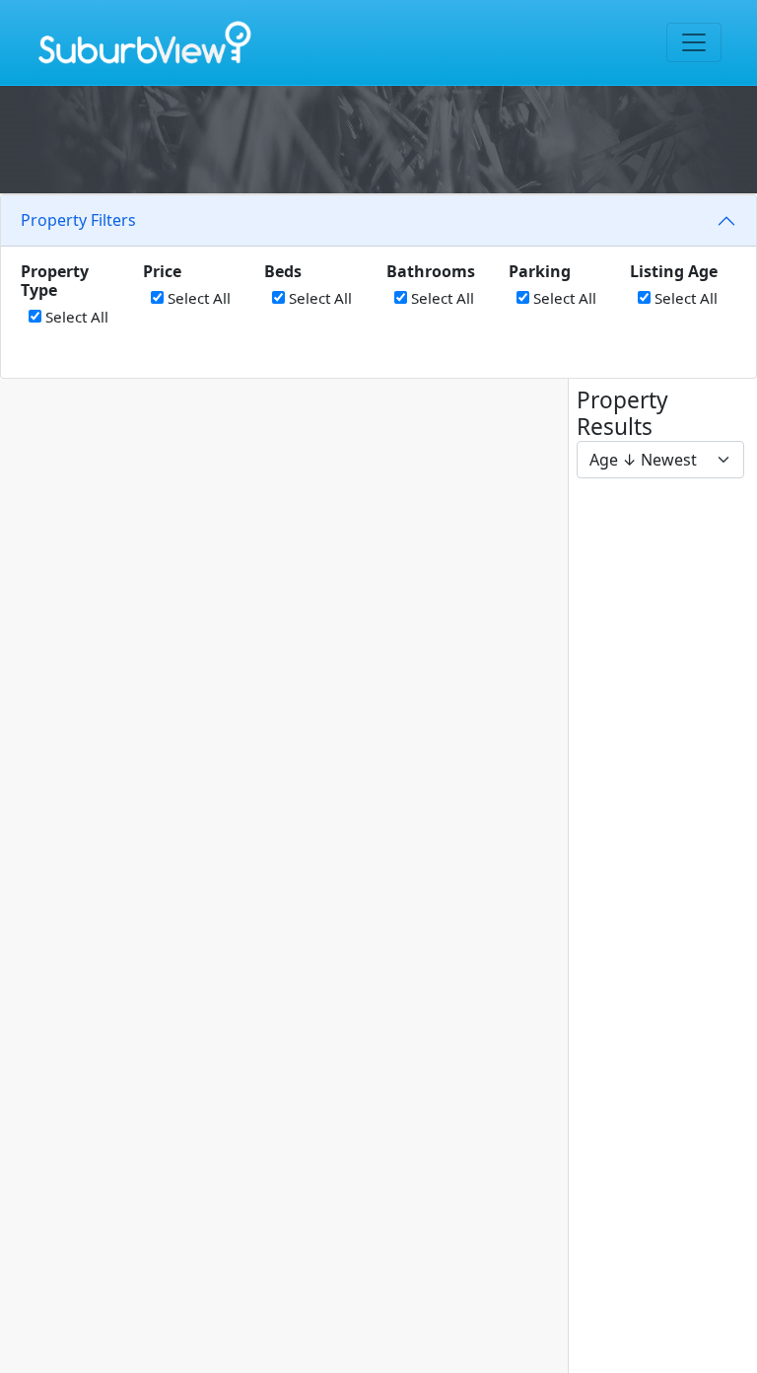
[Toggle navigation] (694, 42)
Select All (74, 316)
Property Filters (78, 220)
